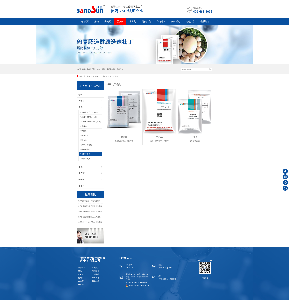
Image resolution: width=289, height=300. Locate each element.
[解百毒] (124, 111)
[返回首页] (285, 188)
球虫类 (84, 140)
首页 (89, 76)
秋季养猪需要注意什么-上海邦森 (89, 215)
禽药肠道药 (111, 69)
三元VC (159, 137)
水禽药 (132, 21)
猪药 (96, 21)
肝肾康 (194, 137)
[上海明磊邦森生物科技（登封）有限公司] (91, 12)
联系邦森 (204, 21)
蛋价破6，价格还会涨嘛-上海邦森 (89, 225)
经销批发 (160, 21)
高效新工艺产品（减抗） (91, 112)
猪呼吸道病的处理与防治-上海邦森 (90, 209)
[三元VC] (159, 111)
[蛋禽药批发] (144, 64)
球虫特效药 (101, 69)
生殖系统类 (86, 149)
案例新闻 (175, 21)
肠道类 (84, 126)
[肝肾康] (194, 111)
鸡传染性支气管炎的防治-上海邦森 (90, 220)
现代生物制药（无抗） (90, 117)
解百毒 (124, 137)
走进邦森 (190, 21)
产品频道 (96, 76)
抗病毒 (84, 131)
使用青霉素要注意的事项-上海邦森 (90, 204)
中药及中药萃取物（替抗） (92, 121)
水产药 (81, 173)
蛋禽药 (120, 21)
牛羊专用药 (91, 69)
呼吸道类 (85, 135)
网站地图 (95, 281)
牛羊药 (81, 185)
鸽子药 (81, 179)
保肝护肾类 (114, 76)
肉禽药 (107, 21)
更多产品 (146, 21)
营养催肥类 (86, 158)
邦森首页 (84, 21)
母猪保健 (120, 69)
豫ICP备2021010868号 (139, 282)
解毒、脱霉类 (87, 144)
